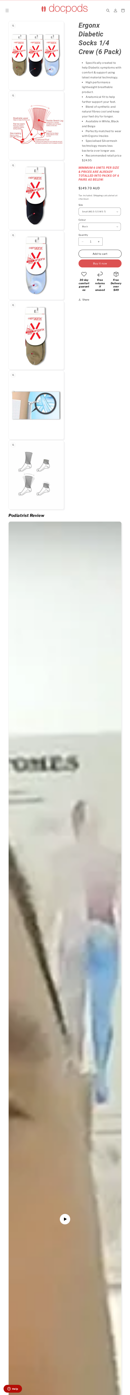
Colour (82, 219)
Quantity (83, 235)
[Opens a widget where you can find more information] (12, 1389)
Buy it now (100, 263)
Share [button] (85, 299)
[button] (7, 10)
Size (81, 205)
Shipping (98, 195)
